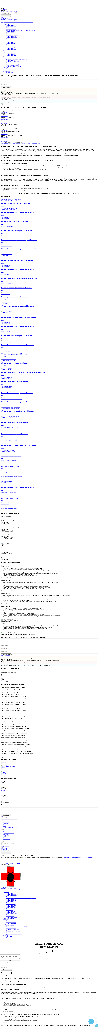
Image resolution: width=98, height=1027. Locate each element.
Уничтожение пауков (10, 43)
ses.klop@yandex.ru (5, 9)
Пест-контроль (9, 72)
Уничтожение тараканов (11, 27)
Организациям (6, 71)
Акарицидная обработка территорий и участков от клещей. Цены (21, 30)
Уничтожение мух (10, 48)
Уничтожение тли (10, 44)
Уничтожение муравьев (11, 41)
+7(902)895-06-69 (4, 11)
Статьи (17, 22)
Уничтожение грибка (11, 57)
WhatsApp (17, 863)
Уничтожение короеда (11, 31)
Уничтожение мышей (11, 55)
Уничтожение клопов (11, 26)
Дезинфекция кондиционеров (12, 61)
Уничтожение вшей (10, 33)
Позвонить (6, 863)
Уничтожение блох (10, 25)
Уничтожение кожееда (11, 36)
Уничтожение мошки (11, 39)
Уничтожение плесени (11, 60)
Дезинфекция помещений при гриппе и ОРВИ (16, 59)
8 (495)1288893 (4, 790)
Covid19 (5, 62)
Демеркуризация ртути (8, 50)
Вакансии (9, 22)
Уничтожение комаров (11, 32)
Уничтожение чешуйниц (11, 47)
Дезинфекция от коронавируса (13, 64)
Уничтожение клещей (11, 29)
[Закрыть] (96, 1018)
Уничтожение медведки (11, 37)
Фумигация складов (10, 68)
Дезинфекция (6, 56)
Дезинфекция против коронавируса (14, 66)
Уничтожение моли (10, 38)
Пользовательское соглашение (26, 22)
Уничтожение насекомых (11, 49)
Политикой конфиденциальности (71, 857)
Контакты (13, 22)
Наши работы (4, 22)
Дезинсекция (6, 24)
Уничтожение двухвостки (12, 35)
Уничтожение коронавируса (12, 65)
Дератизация (6, 51)
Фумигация (5, 67)
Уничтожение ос (9, 42)
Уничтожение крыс (10, 53)
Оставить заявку (4, 112)
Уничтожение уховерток (11, 45)
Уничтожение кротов (11, 54)
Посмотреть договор (5, 655)
